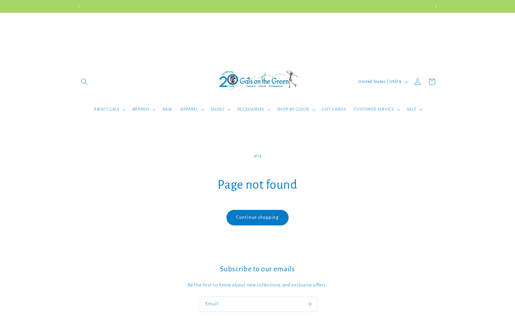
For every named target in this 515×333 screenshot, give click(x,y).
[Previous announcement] (79, 6)
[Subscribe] (309, 304)
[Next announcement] (436, 6)
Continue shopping (257, 217)
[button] (84, 82)
